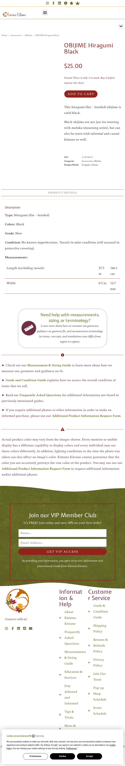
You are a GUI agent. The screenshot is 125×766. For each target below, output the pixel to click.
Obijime (28, 35)
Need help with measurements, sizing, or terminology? (70, 317)
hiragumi (86, 164)
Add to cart (81, 94)
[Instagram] (47, 3)
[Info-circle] (65, 3)
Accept (89, 756)
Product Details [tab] (62, 192)
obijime (94, 164)
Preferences (35, 756)
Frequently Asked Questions (40, 395)
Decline (62, 756)
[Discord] (24, 628)
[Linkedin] (59, 3)
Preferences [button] (71, 748)
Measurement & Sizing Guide (49, 365)
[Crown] (77, 3)
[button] (45, 13)
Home (4, 35)
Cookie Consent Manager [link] (18, 736)
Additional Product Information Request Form (86, 415)
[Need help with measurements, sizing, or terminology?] (28, 328)
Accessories (15, 35)
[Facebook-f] (53, 3)
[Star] (71, 3)
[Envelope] (30, 628)
